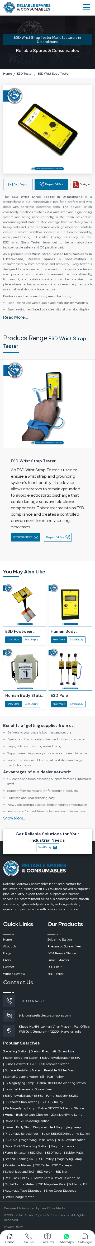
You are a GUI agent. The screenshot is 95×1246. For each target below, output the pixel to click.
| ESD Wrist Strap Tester (20, 1102)
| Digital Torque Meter (18, 1184)
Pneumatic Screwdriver (64, 946)
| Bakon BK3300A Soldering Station (61, 1083)
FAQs (7, 960)
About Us (9, 946)
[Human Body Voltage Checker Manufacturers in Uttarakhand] (70, 604)
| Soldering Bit (77, 1184)
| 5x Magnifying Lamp (18, 1083)
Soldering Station (60, 939)
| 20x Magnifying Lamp (66, 1115)
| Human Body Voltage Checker (25, 1115)
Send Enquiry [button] (44, 847)
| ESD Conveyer (62, 1165)
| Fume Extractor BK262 (61, 1096)
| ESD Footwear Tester (53, 1064)
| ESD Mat (60, 1172)
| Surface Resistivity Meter (22, 1070)
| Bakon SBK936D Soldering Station (65, 1134)
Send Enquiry (20, 184)
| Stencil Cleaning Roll (18, 1159)
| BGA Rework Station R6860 (23, 1096)
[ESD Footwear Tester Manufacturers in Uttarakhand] (24, 604)
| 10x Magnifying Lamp (19, 1108)
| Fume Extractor (14, 1153)
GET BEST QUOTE (22, 537)
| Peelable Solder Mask (58, 1070)
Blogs (7, 953)
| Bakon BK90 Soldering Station (25, 1146)
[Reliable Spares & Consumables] (27, 7)
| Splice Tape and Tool (18, 1172)
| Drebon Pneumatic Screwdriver (52, 1051)
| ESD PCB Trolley (50, 1102)
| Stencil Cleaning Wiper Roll (23, 1077)
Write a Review (14, 974)
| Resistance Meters (17, 1165)
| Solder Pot (72, 1178)
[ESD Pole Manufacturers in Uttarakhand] (70, 669)
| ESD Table (41, 1165)
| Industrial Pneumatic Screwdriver (27, 1089)
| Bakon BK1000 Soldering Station (60, 1108)
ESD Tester (55, 974)
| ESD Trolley (45, 1159)
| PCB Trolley (54, 1077)
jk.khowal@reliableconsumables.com (45, 1015)
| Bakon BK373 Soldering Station (26, 1121)
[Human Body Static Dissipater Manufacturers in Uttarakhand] (24, 669)
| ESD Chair (36, 1153)
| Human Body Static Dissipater (25, 1127)
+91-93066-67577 (31, 1001)
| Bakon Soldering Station (21, 1058)
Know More (13, 639)
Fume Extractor (58, 960)
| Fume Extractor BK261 (19, 1064)
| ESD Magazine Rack (50, 1184)
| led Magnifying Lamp (65, 1127)
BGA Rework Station (62, 953)
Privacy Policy (13, 1227)
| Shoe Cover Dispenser (61, 1191)
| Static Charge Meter (18, 1197)
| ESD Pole (10, 1140)
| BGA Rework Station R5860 (60, 1058)
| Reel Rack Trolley (16, 1178)
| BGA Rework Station (70, 1140)
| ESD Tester (54, 1153)
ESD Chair (54, 967)
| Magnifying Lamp (68, 1159)
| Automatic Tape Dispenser (22, 1191)
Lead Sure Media (52, 1208)
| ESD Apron (44, 1172)
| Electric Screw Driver (46, 1178)
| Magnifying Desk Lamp (36, 1140)
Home (7, 939)
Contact (8, 967)
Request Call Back (54, 184)
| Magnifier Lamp (61, 1146)
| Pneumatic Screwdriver (20, 1134)
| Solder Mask (73, 1153)
